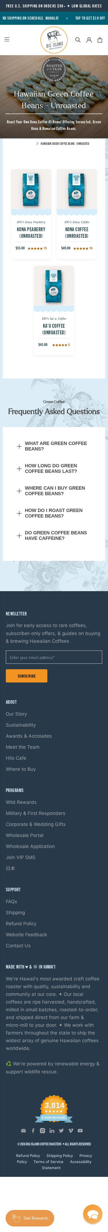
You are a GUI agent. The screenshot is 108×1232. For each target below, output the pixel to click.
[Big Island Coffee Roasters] (54, 40)
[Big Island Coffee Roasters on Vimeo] (70, 1132)
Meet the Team (23, 747)
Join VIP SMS (20, 857)
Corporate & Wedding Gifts (36, 824)
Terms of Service (48, 1161)
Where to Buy (21, 769)
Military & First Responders (35, 813)
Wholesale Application (30, 846)
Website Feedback (26, 934)
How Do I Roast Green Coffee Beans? (54, 513)
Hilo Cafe (16, 758)
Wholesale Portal (24, 835)
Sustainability (21, 725)
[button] (92, 1214)
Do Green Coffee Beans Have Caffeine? (56, 535)
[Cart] (99, 39)
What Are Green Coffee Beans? (56, 446)
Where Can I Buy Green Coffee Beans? (55, 491)
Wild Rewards (21, 802)
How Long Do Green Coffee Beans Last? (51, 468)
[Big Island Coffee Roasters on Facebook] (33, 1132)
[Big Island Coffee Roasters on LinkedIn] (52, 1132)
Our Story (16, 714)
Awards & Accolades (29, 736)
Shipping (15, 912)
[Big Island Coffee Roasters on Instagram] (42, 1132)
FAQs (11, 901)
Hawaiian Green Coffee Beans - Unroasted (65, 143)
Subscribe (27, 675)
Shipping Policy (60, 1155)
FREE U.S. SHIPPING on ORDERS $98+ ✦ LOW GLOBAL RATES (54, 5)
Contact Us (18, 945)
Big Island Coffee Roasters (43, 1144)
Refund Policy (21, 923)
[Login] (89, 40)
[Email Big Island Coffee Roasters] (23, 1132)
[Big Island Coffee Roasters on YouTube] (80, 1132)
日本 (10, 868)
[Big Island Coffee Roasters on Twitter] (61, 1132)
